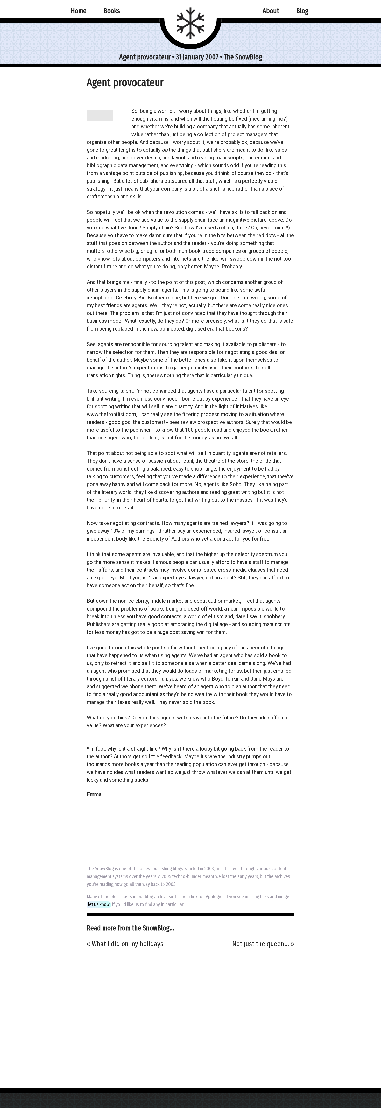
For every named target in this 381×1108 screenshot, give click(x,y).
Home (79, 10)
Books (112, 10)
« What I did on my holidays (125, 943)
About (271, 10)
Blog (302, 10)
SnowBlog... (158, 928)
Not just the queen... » (263, 943)
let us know (99, 904)
